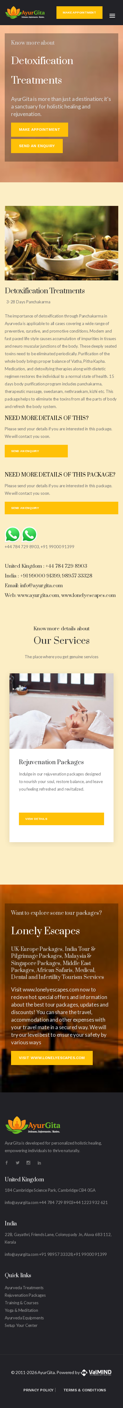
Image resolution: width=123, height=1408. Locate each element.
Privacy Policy (38, 1390)
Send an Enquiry (37, 146)
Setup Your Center (21, 1325)
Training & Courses (21, 1302)
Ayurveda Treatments (24, 1287)
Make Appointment (79, 12)
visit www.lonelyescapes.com (52, 1058)
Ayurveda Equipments (24, 1317)
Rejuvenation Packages (51, 762)
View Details (36, 818)
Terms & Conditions (84, 1390)
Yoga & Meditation (21, 1310)
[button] (112, 16)
